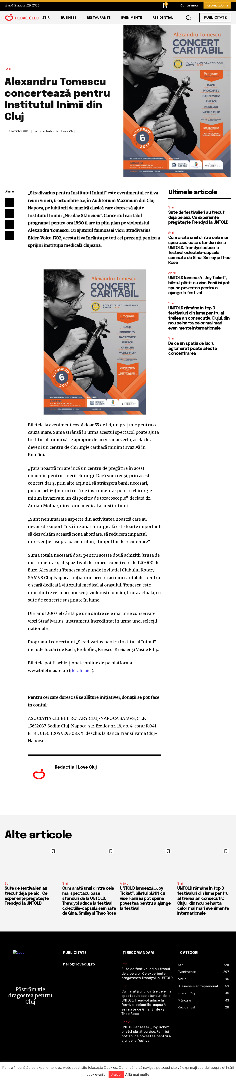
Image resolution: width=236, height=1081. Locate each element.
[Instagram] (63, 775)
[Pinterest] (9, 224)
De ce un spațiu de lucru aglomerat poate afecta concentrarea (192, 349)
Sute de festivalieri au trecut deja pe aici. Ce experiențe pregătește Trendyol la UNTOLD (198, 218)
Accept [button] (116, 1074)
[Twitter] (9, 213)
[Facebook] (9, 202)
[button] (188, 17)
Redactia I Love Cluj (60, 131)
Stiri (8, 69)
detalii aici (80, 670)
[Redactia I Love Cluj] (39, 774)
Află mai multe (137, 1074)
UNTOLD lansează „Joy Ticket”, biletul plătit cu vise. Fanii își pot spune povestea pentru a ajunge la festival (145, 898)
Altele (172, 273)
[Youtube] (70, 775)
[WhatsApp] (9, 235)
